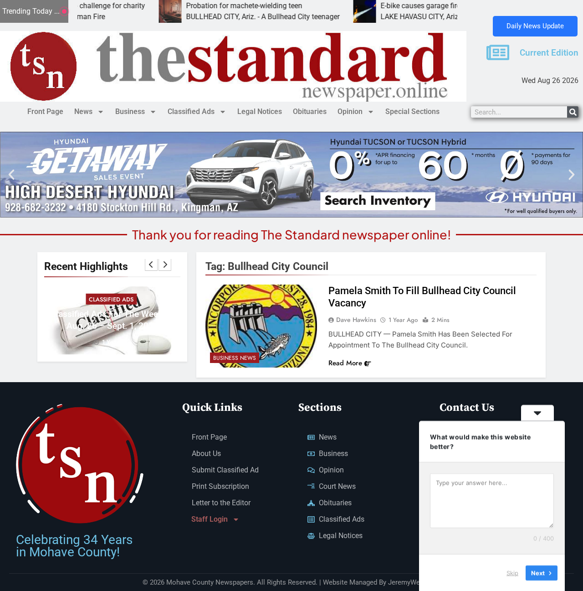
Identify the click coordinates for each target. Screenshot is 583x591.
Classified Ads (191, 111)
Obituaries (310, 111)
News (83, 111)
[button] (11, 174)
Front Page (45, 111)
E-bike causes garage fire (394, 5)
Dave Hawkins (356, 319)
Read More (345, 363)
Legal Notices (259, 111)
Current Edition (549, 53)
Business (130, 111)
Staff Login (209, 519)
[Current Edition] (497, 52)
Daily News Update (535, 26)
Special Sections (412, 111)
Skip (512, 572)
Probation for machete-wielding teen (217, 5)
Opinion (350, 111)
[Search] (572, 112)
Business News (234, 358)
